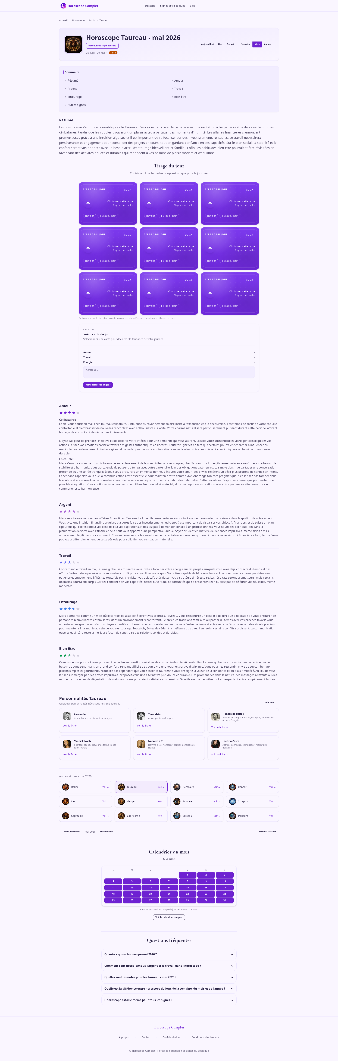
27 (150, 900)
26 (132, 900)
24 (224, 893)
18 (113, 893)
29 (187, 900)
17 (224, 887)
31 (224, 900)
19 (132, 893)
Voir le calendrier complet (169, 917)
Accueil (63, 20)
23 (206, 893)
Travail (177, 89)
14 (169, 887)
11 (113, 887)
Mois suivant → (108, 831)
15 (187, 887)
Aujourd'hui (207, 44)
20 (150, 893)
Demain (231, 44)
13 (150, 887)
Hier (220, 44)
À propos (124, 1037)
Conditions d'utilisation (205, 1037)
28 (169, 900)
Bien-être (179, 97)
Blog (192, 5)
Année (267, 44)
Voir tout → (271, 702)
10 (224, 881)
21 (169, 893)
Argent (71, 89)
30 (206, 900)
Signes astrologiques (172, 5)
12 (132, 887)
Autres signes (75, 105)
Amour (177, 80)
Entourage (73, 97)
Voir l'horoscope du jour (98, 384)
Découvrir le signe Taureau (102, 45)
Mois (92, 20)
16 (206, 887)
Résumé (71, 80)
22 (187, 893)
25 (113, 900)
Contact (146, 1037)
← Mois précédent (70, 831)
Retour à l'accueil (268, 831)
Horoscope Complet (83, 6)
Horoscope (149, 5)
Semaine (245, 44)
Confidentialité (171, 1037)
